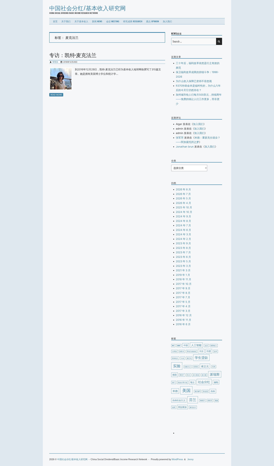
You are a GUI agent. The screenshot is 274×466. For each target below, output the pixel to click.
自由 (213, 391)
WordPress (177, 459)
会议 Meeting (112, 21)
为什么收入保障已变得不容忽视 (194, 81)
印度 (209, 351)
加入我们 (167, 21)
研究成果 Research (132, 21)
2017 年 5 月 (183, 301)
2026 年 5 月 (183, 198)
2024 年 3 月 (183, 234)
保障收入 (213, 345)
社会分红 (204, 382)
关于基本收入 (81, 21)
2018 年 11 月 (183, 279)
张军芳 (180, 137)
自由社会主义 (178, 400)
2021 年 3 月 (183, 270)
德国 (174, 374)
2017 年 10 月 (184, 283)
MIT (173, 345)
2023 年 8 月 (183, 247)
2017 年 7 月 (183, 297)
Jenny (190, 459)
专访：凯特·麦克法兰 (72, 54)
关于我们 (65, 21)
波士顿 (204, 375)
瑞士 (192, 382)
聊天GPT (198, 391)
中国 (186, 345)
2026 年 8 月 (183, 189)
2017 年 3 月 (183, 310)
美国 (186, 390)
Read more (56, 94)
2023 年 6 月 (183, 256)
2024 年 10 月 (184, 211)
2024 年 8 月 (183, 220)
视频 (216, 400)
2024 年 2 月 (183, 238)
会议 (206, 345)
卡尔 (201, 351)
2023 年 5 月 (183, 261)
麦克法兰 (193, 407)
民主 (188, 375)
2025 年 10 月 (184, 207)
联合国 (205, 391)
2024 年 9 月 (183, 216)
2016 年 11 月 (183, 319)
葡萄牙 (202, 400)
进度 (173, 407)
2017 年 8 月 (183, 292)
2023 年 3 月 (183, 265)
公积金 (174, 351)
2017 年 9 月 (183, 288)
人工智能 (196, 345)
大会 (182, 358)
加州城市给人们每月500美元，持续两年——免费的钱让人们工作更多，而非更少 (199, 99)
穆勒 (216, 382)
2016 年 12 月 (184, 315)
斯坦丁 (182, 375)
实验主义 (187, 366)
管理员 (55, 62)
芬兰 (192, 399)
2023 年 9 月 (183, 243)
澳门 (173, 382)
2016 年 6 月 (183, 324)
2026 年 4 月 (183, 202)
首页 (55, 21)
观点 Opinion (152, 21)
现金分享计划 (182, 382)
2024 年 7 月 (183, 225)
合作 (215, 351)
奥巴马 (189, 358)
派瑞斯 (215, 374)
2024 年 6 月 (183, 229)
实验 (177, 365)
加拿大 (181, 351)
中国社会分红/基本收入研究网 (87, 7)
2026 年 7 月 (183, 193)
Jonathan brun (185, 146)
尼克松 (195, 366)
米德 (175, 391)
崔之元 (205, 366)
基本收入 (175, 358)
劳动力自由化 (191, 351)
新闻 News (97, 21)
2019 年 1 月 (183, 274)
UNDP (179, 345)
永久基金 (196, 375)
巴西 (213, 366)
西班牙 (209, 400)
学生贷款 (201, 357)
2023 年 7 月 (183, 252)
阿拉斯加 (182, 406)
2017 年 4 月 (183, 306)
